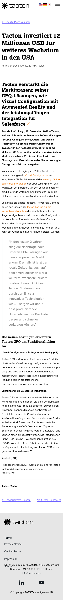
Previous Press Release (18, 500)
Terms (8, 538)
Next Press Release (47, 500)
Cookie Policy (12, 551)
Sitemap (9, 566)
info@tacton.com (31, 573)
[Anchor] (28, 123)
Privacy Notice (13, 544)
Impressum (10, 559)
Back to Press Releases (17, 22)
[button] (57, 4)
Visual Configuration (36, 175)
